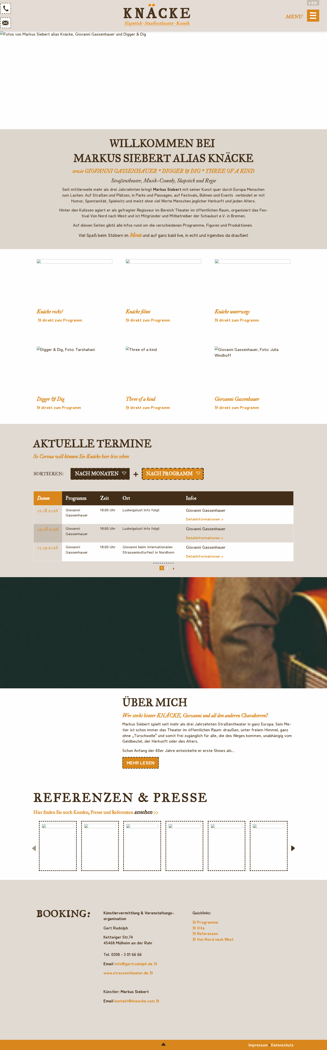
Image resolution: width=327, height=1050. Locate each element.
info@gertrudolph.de (133, 963)
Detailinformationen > (204, 519)
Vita (201, 928)
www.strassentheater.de (125, 972)
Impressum (258, 1045)
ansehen (143, 811)
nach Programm (169, 473)
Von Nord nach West (215, 939)
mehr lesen (140, 762)
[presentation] (34, 848)
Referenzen (207, 933)
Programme (207, 922)
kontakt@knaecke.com (134, 1001)
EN (314, 3)
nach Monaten (97, 473)
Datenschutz (282, 1045)
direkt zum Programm (62, 320)
